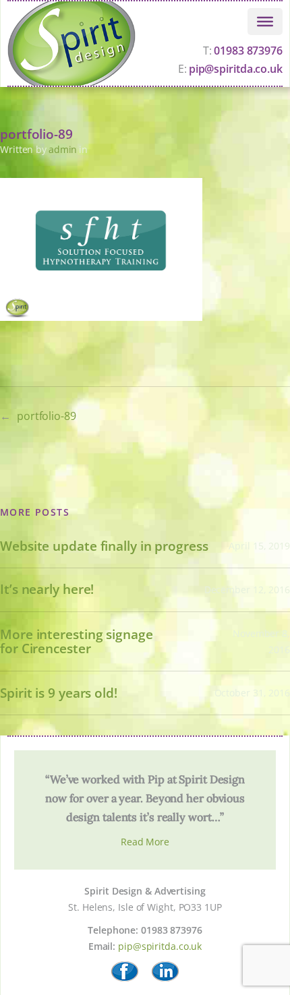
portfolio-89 (46, 416)
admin (63, 149)
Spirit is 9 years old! (58, 693)
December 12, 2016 (247, 589)
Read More (145, 841)
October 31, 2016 (252, 692)
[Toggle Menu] (265, 21)
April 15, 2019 (259, 545)
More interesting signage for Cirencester (76, 642)
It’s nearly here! (47, 589)
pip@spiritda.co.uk (160, 946)
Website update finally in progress (104, 546)
